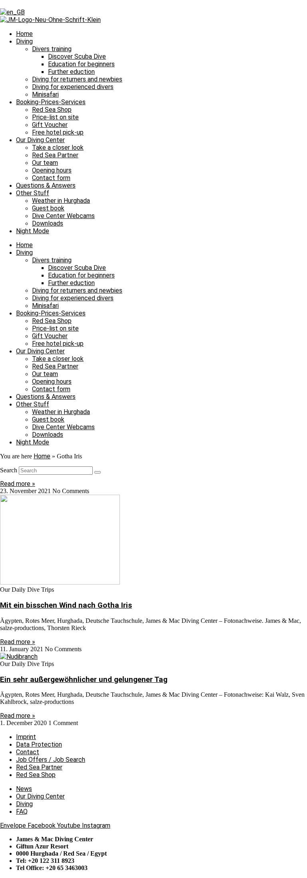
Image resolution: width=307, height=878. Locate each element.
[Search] (97, 472)
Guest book (48, 208)
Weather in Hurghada (61, 200)
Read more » (17, 484)
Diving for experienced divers (73, 87)
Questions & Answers (46, 185)
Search (8, 470)
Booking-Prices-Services (51, 102)
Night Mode (32, 231)
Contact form (51, 178)
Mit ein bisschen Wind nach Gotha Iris (66, 605)
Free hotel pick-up (58, 132)
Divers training (52, 49)
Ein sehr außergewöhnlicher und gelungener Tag (83, 679)
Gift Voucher (50, 125)
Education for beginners (81, 64)
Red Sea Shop (52, 109)
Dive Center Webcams (63, 216)
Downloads (47, 223)
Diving (24, 41)
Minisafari (45, 94)
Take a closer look (58, 147)
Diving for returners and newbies (77, 79)
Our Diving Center (40, 140)
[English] (12, 12)
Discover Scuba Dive (77, 56)
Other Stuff (32, 193)
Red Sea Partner (55, 155)
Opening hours (52, 170)
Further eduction (71, 71)
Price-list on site (55, 117)
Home (24, 34)
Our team (45, 162)
